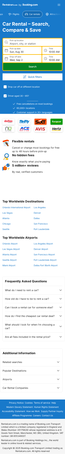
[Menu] (59, 4)
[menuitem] (14, 14)
